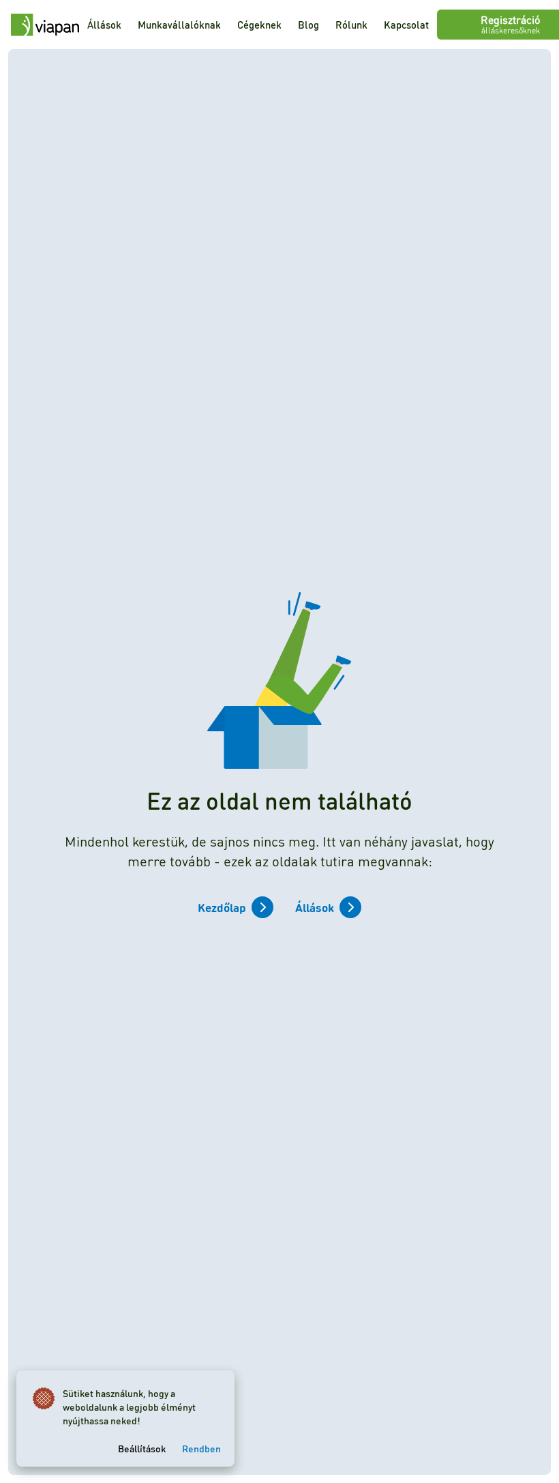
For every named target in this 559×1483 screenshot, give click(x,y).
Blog (308, 24)
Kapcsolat (406, 24)
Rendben (201, 1448)
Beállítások (142, 1448)
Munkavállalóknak (179, 24)
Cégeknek (259, 24)
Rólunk (351, 24)
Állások (104, 24)
